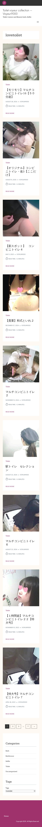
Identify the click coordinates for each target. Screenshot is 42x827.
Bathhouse (10, 756)
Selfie (8, 761)
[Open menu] (37, 21)
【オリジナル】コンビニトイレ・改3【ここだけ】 (21, 171)
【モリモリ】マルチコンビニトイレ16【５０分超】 (20, 93)
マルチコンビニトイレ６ (20, 542)
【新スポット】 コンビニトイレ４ (20, 247)
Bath (7, 751)
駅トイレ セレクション (20, 468)
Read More (10, 113)
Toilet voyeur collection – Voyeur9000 (17, 12)
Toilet (8, 84)
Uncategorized (11, 771)
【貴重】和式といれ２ (20, 320)
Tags (7, 788)
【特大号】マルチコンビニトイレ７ (20, 695)
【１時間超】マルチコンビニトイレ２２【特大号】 (20, 619)
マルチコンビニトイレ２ (20, 393)
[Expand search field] (4, 3)
